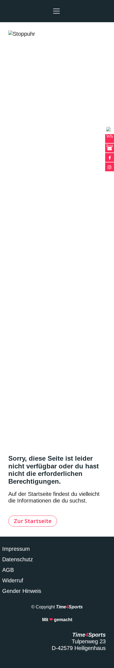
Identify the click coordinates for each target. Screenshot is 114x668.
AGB (8, 570)
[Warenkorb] (102, 11)
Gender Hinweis (21, 591)
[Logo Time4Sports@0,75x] (17, 11)
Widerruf (12, 580)
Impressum (16, 549)
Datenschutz (17, 559)
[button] (56, 11)
